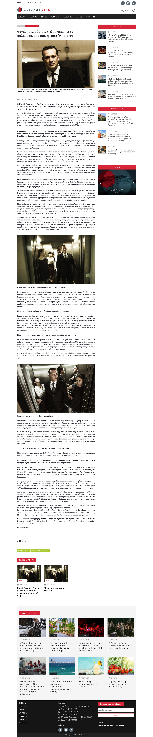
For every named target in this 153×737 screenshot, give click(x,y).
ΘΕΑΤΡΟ (33, 17)
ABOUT (20, 2)
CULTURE (68, 17)
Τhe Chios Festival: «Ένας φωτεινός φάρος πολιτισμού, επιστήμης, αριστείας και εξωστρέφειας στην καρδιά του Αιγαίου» (120, 121)
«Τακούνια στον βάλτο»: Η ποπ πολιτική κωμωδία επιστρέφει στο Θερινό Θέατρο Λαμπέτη (120, 68)
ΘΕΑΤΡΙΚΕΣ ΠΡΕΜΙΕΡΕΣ (40, 550)
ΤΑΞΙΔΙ (79, 17)
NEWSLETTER (37, 2)
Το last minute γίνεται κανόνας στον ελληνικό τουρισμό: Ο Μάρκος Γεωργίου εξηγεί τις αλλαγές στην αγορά (121, 137)
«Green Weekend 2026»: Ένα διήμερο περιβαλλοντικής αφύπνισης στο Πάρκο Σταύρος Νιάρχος (120, 38)
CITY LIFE (55, 17)
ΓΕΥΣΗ (44, 17)
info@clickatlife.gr (69, 714)
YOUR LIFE (90, 17)
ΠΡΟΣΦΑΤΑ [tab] (117, 27)
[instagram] (128, 3)
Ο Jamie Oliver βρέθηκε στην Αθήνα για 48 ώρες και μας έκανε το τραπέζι (121, 152)
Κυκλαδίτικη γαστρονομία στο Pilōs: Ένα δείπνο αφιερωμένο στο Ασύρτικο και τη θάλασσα (122, 96)
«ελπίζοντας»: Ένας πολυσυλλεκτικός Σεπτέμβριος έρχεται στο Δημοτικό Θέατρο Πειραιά (120, 53)
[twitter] (134, 3)
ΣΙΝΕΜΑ (21, 17)
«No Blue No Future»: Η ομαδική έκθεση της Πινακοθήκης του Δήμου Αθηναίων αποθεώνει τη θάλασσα (121, 82)
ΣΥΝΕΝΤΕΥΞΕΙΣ (23, 550)
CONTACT (27, 2)
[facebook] (123, 3)
